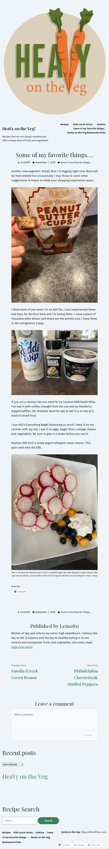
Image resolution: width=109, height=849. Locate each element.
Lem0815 (25, 162)
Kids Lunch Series (83, 124)
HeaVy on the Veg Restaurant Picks (86, 133)
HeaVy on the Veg (25, 776)
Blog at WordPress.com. (94, 832)
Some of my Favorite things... (75, 162)
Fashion (101, 124)
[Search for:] (20, 820)
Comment (87, 735)
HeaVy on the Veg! (18, 128)
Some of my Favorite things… (89, 128)
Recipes (64, 124)
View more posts (22, 647)
